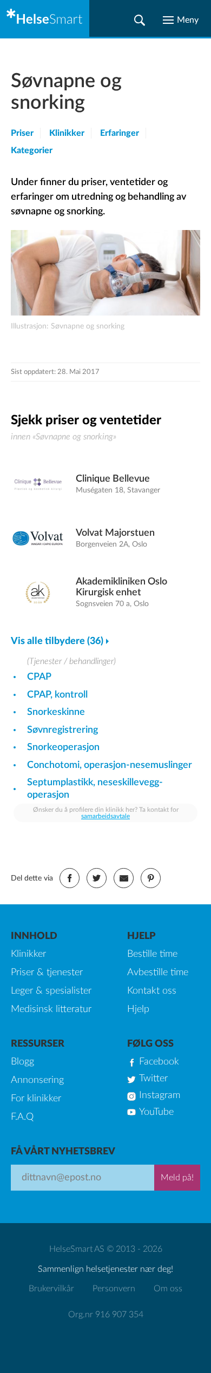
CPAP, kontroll (57, 695)
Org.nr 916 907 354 (105, 1314)
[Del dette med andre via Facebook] (70, 878)
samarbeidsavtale (105, 816)
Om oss (168, 1288)
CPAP (39, 677)
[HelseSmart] (44, 18)
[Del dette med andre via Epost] (124, 878)
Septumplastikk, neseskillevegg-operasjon (95, 789)
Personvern (114, 1288)
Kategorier (31, 150)
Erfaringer (119, 133)
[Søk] (139, 20)
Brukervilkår (51, 1288)
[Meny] (181, 20)
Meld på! (177, 1177)
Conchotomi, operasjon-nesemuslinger (109, 765)
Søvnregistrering (62, 730)
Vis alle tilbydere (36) (57, 641)
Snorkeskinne (56, 712)
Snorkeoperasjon (63, 747)
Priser (22, 133)
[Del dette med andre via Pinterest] (151, 878)
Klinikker (66, 133)
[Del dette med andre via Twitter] (97, 878)
